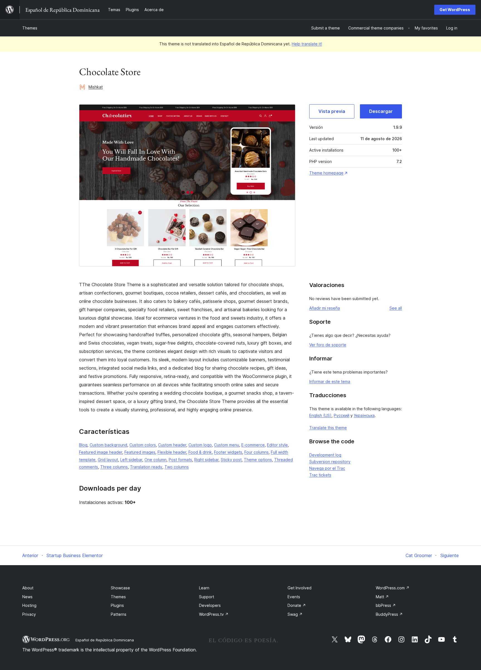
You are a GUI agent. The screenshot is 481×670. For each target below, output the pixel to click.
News (27, 596)
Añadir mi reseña (324, 308)
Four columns (256, 452)
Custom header (172, 444)
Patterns (118, 614)
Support (206, 596)
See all (395, 308)
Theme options (258, 459)
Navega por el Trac (327, 468)
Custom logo (200, 444)
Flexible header (172, 452)
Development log (325, 455)
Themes (29, 28)
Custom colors (142, 444)
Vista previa (331, 111)
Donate (297, 605)
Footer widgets (228, 452)
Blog (83, 444)
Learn (204, 587)
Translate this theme (328, 427)
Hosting (29, 605)
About (27, 587)
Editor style (277, 444)
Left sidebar (131, 459)
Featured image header (100, 452)
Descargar (381, 111)
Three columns (114, 466)
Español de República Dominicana (104, 640)
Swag (295, 614)
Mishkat (96, 87)
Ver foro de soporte (327, 344)
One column (155, 459)
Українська (364, 415)
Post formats (180, 459)
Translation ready (146, 466)
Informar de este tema (329, 381)
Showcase (120, 587)
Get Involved (299, 587)
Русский (341, 415)
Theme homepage (326, 172)
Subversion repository (329, 461)
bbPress (386, 605)
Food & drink (200, 452)
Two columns (177, 466)
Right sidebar (206, 459)
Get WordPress (455, 9)
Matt (382, 596)
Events (294, 596)
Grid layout (108, 459)
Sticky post (231, 459)
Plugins (117, 605)
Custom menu (226, 444)
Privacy (29, 614)
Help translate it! (307, 43)
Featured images (139, 452)
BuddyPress (389, 614)
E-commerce (253, 444)
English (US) (320, 415)
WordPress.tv (214, 614)
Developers (210, 605)
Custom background (108, 444)
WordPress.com (392, 587)
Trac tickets (320, 475)
